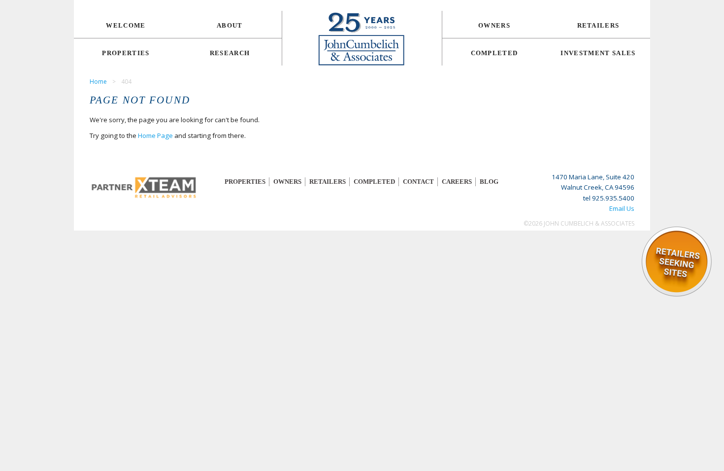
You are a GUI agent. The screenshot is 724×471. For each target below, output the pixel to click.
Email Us (621, 208)
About (230, 25)
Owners (494, 25)
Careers (457, 181)
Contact (418, 181)
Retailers (598, 25)
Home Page (155, 135)
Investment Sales (597, 53)
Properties (125, 53)
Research (230, 53)
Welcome (125, 25)
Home (98, 81)
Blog (489, 181)
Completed (494, 53)
